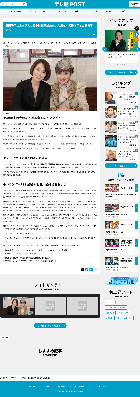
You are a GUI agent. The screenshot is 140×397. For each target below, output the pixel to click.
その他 (108, 11)
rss (136, 40)
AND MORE (15, 378)
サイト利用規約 (79, 386)
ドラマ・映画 (15, 11)
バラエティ (32, 11)
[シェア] (86, 269)
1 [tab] (117, 64)
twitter (136, 28)
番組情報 (4, 337)
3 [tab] (122, 64)
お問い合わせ (62, 386)
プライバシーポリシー (100, 386)
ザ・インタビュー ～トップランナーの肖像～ (28, 250)
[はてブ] (91, 269)
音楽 (45, 11)
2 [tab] (120, 64)
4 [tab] (124, 64)
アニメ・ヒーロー (60, 11)
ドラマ (118, 318)
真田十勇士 (128, 318)
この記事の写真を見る (49, 325)
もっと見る (120, 165)
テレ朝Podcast (123, 313)
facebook (136, 34)
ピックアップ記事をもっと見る (120, 72)
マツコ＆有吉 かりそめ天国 (116, 307)
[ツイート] (82, 269)
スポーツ (77, 11)
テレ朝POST (70, 4)
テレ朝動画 (47, 386)
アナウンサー (93, 11)
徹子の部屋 (110, 313)
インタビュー (123, 11)
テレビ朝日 (32, 386)
